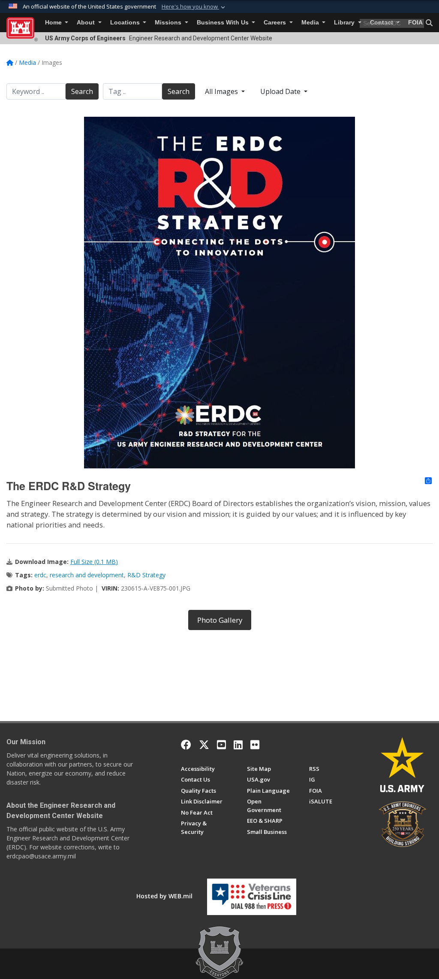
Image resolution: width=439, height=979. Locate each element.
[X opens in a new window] (204, 744)
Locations (125, 22)
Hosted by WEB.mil (164, 896)
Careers (276, 22)
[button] (194, 7)
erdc (40, 575)
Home (54, 22)
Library (345, 22)
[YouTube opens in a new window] (221, 744)
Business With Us (223, 22)
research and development (87, 575)
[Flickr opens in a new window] (254, 744)
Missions (169, 22)
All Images (222, 91)
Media (311, 22)
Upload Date (281, 91)
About (86, 22)
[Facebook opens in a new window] (186, 744)
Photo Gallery (219, 620)
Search (82, 91)
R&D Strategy (146, 575)
